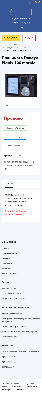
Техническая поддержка (15, 307)
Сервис (6, 282)
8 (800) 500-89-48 (21, 18)
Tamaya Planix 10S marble (16, 201)
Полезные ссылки (9, 336)
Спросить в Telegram (15, 137)
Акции (29, 37)
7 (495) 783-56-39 (21, 22)
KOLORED (29, 389)
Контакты (7, 345)
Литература (7, 263)
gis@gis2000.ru (8, 367)
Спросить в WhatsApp (15, 128)
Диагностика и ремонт (11, 293)
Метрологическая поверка (13, 298)
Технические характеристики (14, 326)
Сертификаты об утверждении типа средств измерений (21, 320)
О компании (9, 241)
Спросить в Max (13, 145)
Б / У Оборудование (10, 47)
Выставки (6, 258)
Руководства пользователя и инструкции (19, 331)
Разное (27, 47)
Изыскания (6, 268)
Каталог (12, 37)
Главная (5, 45)
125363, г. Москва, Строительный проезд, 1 (20, 351)
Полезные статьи (9, 253)
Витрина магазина (10, 273)
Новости (5, 248)
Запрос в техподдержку (12, 313)
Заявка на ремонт (9, 288)
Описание (9, 183)
